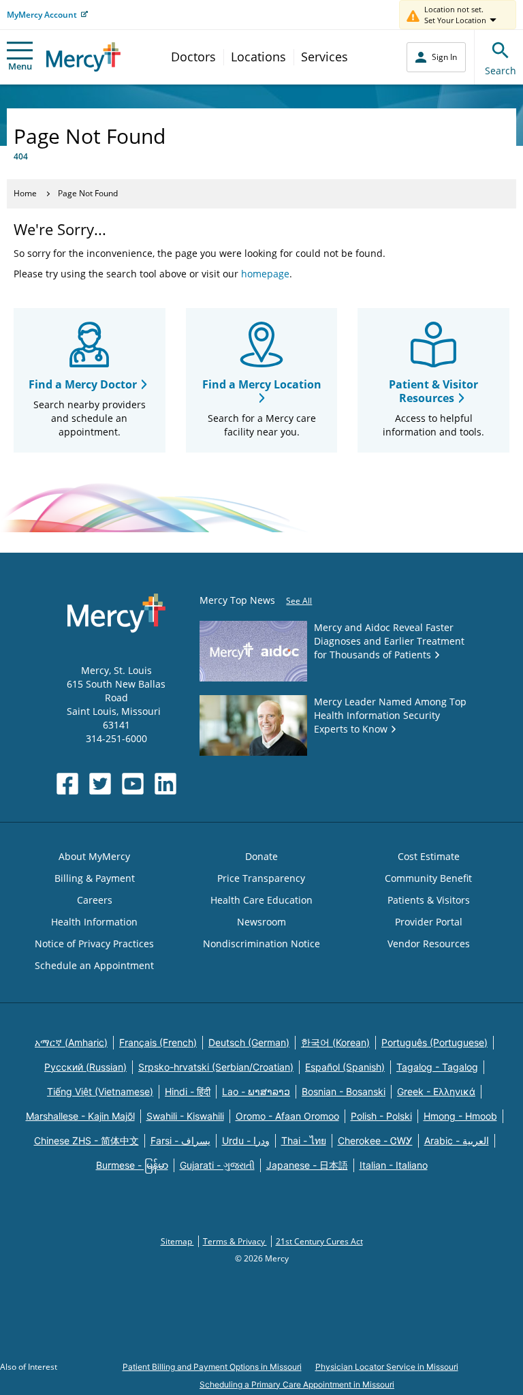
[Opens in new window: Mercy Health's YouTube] (133, 784)
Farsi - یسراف (180, 1140)
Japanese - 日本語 (307, 1165)
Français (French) (158, 1042)
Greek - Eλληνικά (436, 1091)
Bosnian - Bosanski (343, 1091)
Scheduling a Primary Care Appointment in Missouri (297, 1384)
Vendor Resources (428, 943)
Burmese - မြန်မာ (132, 1165)
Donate (261, 856)
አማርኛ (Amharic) (71, 1042)
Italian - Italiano (394, 1165)
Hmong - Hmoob (460, 1116)
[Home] (83, 57)
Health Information (94, 921)
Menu (20, 66)
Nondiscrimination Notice (261, 943)
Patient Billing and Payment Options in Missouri (212, 1367)
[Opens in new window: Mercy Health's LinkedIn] (165, 784)
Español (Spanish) (345, 1067)
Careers (94, 899)
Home (25, 193)
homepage (265, 273)
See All (299, 601)
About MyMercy (94, 856)
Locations (258, 56)
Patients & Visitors (428, 899)
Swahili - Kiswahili (185, 1116)
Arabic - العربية (456, 1140)
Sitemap (177, 1241)
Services (324, 56)
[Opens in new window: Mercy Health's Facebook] (67, 784)
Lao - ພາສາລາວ (256, 1091)
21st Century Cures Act (319, 1241)
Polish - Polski (381, 1116)
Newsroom (261, 921)
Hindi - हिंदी (187, 1091)
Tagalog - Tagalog (437, 1067)
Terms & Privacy (235, 1241)
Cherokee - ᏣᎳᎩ (375, 1140)
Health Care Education (261, 899)
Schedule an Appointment (94, 965)
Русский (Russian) (85, 1067)
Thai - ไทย (303, 1140)
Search (500, 70)
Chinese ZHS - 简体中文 (86, 1140)
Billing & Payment (94, 878)
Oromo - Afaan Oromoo (287, 1116)
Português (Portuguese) (434, 1042)
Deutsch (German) (248, 1042)
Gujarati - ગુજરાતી (217, 1165)
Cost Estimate (429, 856)
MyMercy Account (42, 14)
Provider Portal (428, 921)
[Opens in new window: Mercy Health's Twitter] (100, 784)
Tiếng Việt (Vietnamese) (100, 1091)
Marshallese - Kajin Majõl (80, 1116)
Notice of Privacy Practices (94, 943)
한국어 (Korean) (335, 1042)
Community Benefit (428, 878)
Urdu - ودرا (246, 1140)
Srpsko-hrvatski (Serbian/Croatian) (216, 1067)
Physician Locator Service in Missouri (386, 1367)
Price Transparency (261, 878)
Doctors (193, 56)
